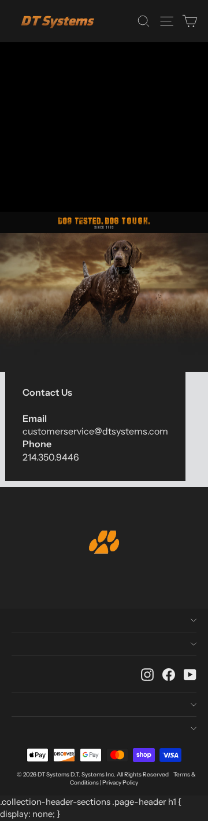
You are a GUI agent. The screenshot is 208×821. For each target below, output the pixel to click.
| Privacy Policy (119, 782)
